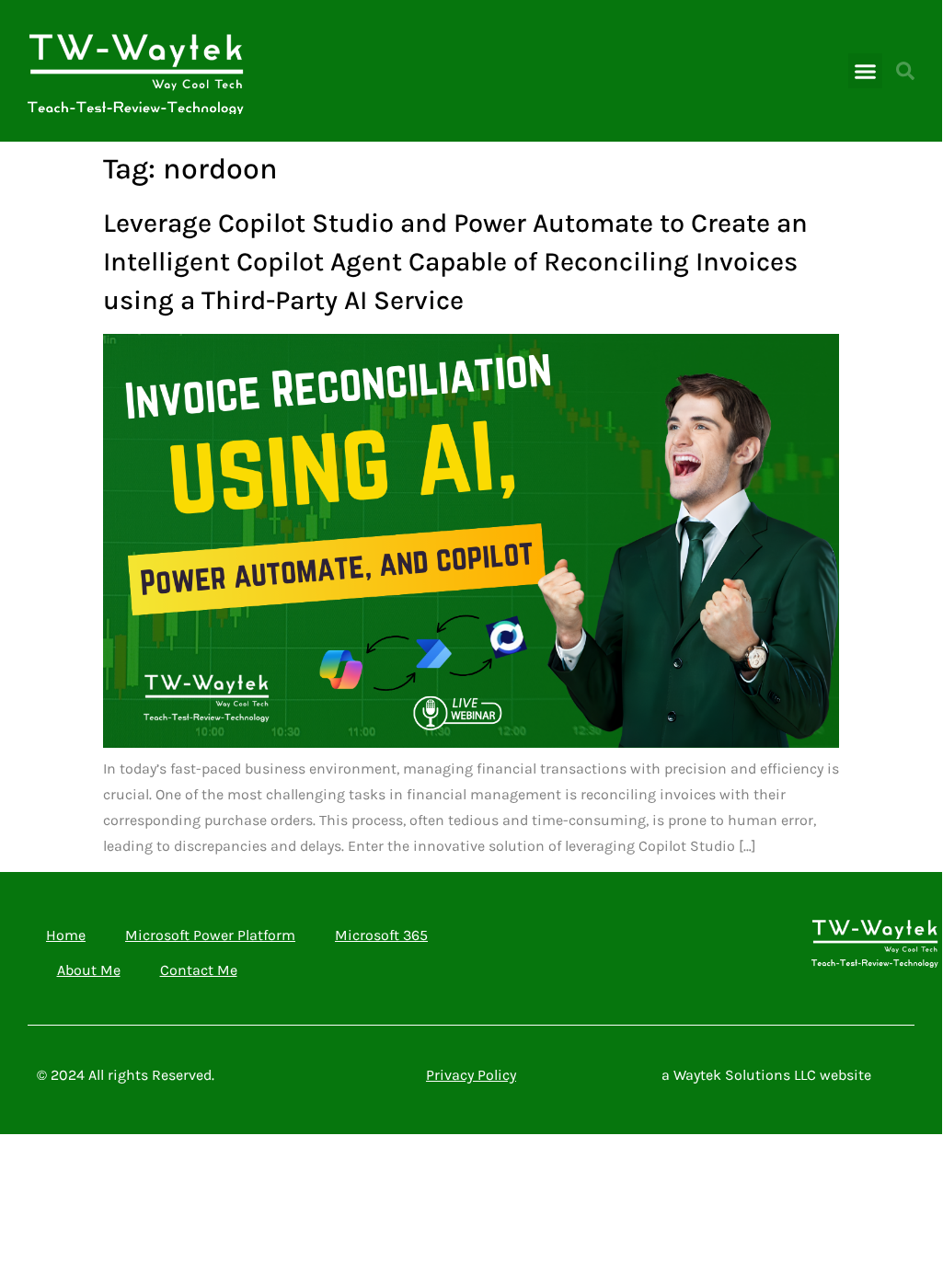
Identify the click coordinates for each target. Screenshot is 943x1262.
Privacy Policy (471, 1075)
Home (66, 935)
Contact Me (198, 970)
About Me (89, 970)
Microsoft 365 (381, 935)
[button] (865, 70)
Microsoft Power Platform (210, 935)
